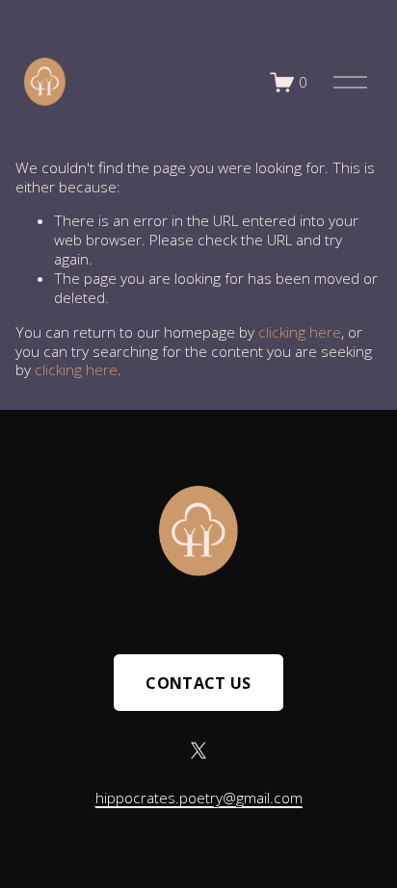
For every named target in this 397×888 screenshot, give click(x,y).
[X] (198, 750)
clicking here (299, 332)
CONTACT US (198, 683)
